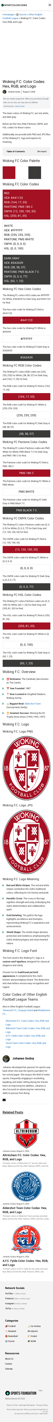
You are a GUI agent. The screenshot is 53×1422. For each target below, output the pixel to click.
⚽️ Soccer (21, 14)
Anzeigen (42, 151)
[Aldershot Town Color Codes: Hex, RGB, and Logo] (26, 1199)
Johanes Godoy (23, 1058)
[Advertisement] (26, 51)
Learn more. (20, 106)
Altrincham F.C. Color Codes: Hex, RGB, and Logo (24, 1157)
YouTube (9, 1293)
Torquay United (25, 1010)
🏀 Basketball (11, 1336)
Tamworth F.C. (10, 1010)
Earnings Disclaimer (27, 1405)
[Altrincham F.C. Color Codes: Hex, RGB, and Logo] (26, 1146)
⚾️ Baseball (10, 1331)
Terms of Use (12, 1405)
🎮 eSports (33, 1331)
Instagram (9, 1303)
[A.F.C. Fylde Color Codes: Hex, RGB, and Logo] (26, 1252)
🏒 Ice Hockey (34, 1326)
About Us (9, 1359)
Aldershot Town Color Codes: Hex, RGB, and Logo (25, 1210)
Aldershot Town (33, 703)
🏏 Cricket (32, 1336)
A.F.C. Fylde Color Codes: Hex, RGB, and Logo (25, 1263)
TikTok (8, 1308)
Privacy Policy (42, 1405)
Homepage (8, 14)
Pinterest (9, 1298)
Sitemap (9, 1369)
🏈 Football (10, 1326)
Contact (8, 1364)
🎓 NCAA (32, 1341)
